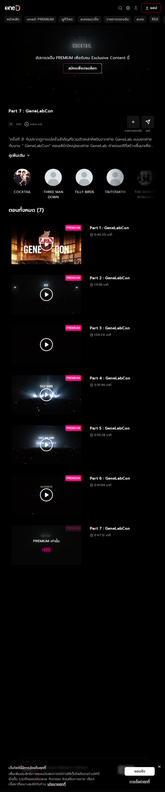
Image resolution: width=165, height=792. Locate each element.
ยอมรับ (139, 771)
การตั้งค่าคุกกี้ (140, 781)
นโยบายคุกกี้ (56, 784)
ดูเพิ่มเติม (17, 155)
